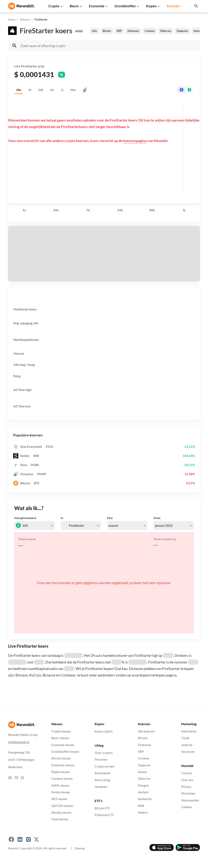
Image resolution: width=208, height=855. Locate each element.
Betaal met (20, 243)
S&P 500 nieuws (62, 806)
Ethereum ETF (104, 815)
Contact (186, 773)
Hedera (143, 812)
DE (10, 777)
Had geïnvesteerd (25, 518)
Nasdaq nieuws (61, 812)
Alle (94, 30)
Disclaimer (188, 793)
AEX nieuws (59, 799)
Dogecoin (182, 30)
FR (16, 777)
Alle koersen (146, 731)
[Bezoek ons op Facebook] (11, 839)
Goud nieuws (59, 819)
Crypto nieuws (61, 731)
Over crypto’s (104, 753)
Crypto (53, 6)
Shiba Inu (165, 30)
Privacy (186, 786)
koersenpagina (135, 140)
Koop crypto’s (104, 731)
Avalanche (145, 799)
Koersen (173, 6)
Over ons (187, 780)
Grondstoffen (125, 6)
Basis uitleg (102, 780)
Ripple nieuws (60, 772)
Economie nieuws (62, 745)
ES (22, 777)
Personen (101, 759)
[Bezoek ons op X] (36, 839)
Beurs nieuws (60, 738)
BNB (141, 806)
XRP (119, 30)
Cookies (186, 807)
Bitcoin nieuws (61, 758)
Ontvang (18, 264)
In (62, 518)
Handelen (101, 786)
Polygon (143, 785)
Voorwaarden (190, 800)
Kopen (151, 6)
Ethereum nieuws (63, 765)
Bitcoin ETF (102, 808)
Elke (110, 518)
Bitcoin (107, 30)
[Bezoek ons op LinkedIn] (20, 839)
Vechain (143, 792)
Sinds (157, 518)
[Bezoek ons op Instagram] (28, 839)
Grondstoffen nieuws (65, 751)
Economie (96, 6)
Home (11, 19)
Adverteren (189, 731)
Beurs (74, 6)
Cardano (150, 30)
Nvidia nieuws (60, 792)
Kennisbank (102, 773)
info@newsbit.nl (18, 742)
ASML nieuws (60, 785)
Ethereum (133, 30)
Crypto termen (104, 766)
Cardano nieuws (62, 778)
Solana (198, 30)
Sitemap (80, 848)
